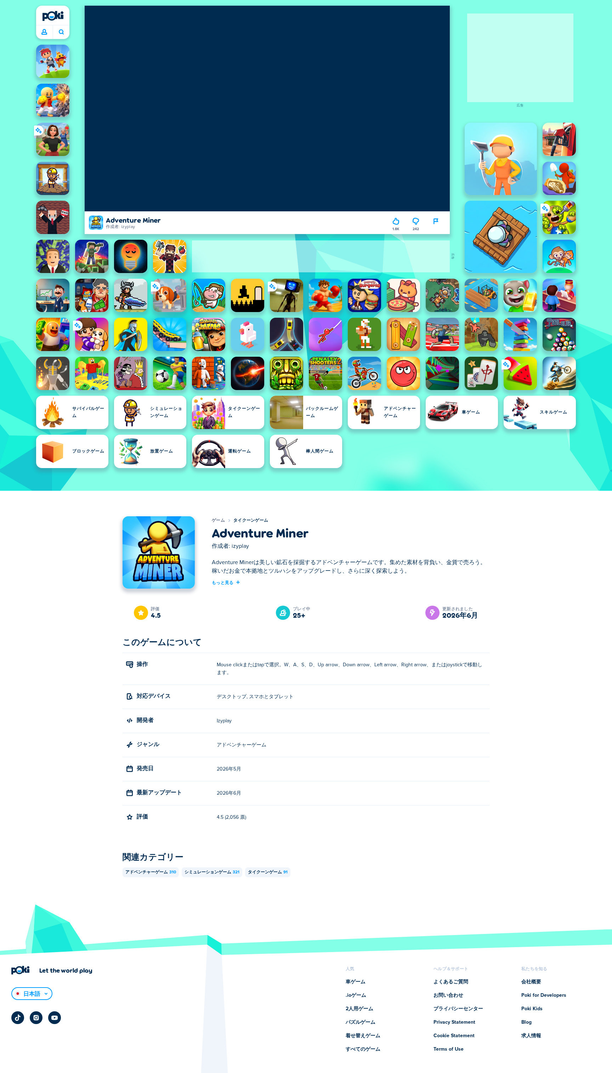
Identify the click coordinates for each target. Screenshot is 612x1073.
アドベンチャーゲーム (150, 872)
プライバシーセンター (458, 1008)
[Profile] (44, 32)
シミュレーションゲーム (212, 872)
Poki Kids (532, 1008)
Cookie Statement (454, 1035)
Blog (526, 1022)
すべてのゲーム (363, 1049)
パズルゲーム (360, 1022)
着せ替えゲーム (363, 1035)
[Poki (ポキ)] (52, 16)
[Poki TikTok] (17, 1017)
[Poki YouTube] (54, 1017)
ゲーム (218, 520)
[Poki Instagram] (36, 1017)
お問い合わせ (448, 995)
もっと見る (223, 582)
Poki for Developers (543, 995)
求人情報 (531, 1035)
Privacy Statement (454, 1022)
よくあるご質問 (451, 981)
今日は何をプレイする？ (61, 32)
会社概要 (531, 981)
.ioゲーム (356, 995)
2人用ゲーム (359, 1008)
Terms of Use (449, 1049)
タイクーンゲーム (250, 520)
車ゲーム (356, 981)
